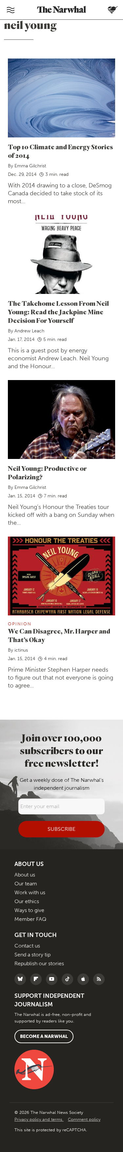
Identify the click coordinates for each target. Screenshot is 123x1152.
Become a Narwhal (44, 1036)
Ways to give (29, 910)
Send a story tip (32, 954)
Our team (25, 883)
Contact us (27, 946)
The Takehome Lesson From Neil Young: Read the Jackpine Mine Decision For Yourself (58, 311)
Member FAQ (30, 919)
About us (24, 875)
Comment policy (84, 1119)
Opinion (19, 623)
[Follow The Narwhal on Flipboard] (37, 979)
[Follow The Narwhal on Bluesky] (21, 979)
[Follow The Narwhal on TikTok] (69, 979)
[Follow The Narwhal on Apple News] (84, 979)
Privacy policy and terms (39, 1119)
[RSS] (100, 979)
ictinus (21, 650)
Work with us (29, 892)
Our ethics (26, 901)
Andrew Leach (29, 331)
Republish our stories (39, 963)
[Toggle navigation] (10, 10)
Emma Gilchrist (30, 166)
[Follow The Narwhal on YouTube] (53, 979)
